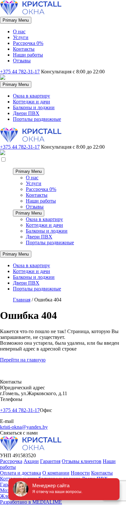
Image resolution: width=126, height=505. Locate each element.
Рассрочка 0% (28, 43)
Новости (80, 473)
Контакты (24, 49)
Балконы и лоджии (34, 107)
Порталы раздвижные (37, 119)
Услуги (20, 37)
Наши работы (28, 55)
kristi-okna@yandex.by (24, 427)
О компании (55, 473)
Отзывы (22, 60)
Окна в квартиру (31, 96)
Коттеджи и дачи (31, 101)
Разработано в (31, 502)
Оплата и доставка (20, 473)
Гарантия (50, 461)
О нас (19, 31)
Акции (31, 461)
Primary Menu (16, 20)
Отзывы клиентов (81, 461)
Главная (21, 299)
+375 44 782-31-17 (20, 71)
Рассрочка (11, 461)
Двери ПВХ (26, 113)
